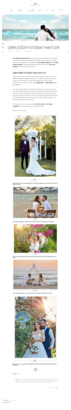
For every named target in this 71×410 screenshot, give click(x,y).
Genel (18, 373)
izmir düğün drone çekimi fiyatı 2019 (25, 379)
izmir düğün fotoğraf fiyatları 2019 (30, 380)
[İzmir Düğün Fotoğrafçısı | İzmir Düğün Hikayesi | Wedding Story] (35, 4)
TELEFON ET (60, 10)
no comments (28, 51)
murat (18, 51)
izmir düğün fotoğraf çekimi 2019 (40, 379)
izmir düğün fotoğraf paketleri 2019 (45, 380)
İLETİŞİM (53, 10)
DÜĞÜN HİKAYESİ (20, 10)
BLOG (46, 10)
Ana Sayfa (11, 10)
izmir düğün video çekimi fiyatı (31, 382)
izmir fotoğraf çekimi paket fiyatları (45, 382)
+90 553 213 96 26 (13, 400)
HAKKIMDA (40, 10)
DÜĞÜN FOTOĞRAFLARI (31, 10)
